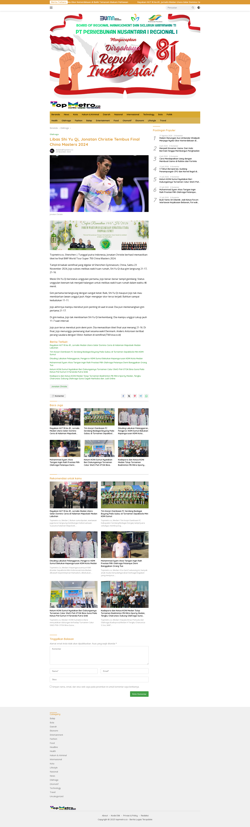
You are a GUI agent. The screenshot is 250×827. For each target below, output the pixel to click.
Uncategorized (56, 796)
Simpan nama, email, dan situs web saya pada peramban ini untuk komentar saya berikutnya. (95, 686)
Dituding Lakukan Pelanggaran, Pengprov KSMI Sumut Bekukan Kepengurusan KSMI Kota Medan (96, 358)
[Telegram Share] (140, 396)
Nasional (118, 114)
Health (55, 120)
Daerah (106, 114)
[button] (193, 7)
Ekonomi (140, 120)
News (66, 114)
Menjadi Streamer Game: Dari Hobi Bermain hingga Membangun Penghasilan (179, 149)
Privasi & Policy (130, 815)
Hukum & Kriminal (90, 114)
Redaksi (145, 815)
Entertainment (103, 120)
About (105, 815)
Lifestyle (152, 120)
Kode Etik (115, 815)
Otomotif (127, 120)
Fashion (78, 120)
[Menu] (52, 7)
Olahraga (66, 120)
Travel (163, 120)
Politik (169, 114)
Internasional (133, 114)
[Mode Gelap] (198, 7)
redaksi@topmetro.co (64, 150)
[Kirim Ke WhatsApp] (146, 396)
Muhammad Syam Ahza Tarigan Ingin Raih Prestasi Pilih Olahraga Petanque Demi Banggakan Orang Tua (98, 363)
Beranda (56, 114)
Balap (89, 120)
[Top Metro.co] (75, 104)
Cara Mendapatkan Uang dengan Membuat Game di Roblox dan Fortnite (178, 159)
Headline (54, 747)
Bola (160, 114)
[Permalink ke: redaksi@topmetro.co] (52, 150)
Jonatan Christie (59, 386)
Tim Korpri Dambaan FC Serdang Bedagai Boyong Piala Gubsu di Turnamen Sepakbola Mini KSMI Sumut (97, 353)
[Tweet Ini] (129, 396)
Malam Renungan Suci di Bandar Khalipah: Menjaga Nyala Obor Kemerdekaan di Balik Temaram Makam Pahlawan (179, 139)
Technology (148, 114)
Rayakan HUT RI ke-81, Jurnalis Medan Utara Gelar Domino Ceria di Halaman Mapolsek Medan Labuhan (151, 2)
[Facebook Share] (123, 396)
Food (116, 120)
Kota (75, 114)
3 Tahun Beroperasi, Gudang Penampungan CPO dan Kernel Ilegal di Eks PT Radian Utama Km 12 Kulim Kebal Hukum (178, 170)
